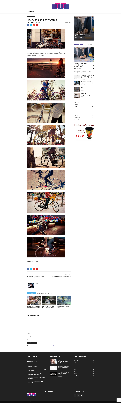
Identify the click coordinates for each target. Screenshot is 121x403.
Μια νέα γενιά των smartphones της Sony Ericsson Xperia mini (35, 277)
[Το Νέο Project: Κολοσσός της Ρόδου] (64, 300)
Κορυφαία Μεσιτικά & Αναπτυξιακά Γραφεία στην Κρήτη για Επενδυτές (84, 36)
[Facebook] (28, 1)
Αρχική (28, 14)
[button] (92, 11)
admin (76, 38)
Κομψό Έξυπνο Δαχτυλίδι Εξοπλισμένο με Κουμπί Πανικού (63, 361)
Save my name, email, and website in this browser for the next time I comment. (44, 339)
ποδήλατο (37, 261)
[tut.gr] (60, 6)
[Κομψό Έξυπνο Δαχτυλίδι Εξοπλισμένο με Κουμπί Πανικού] (53, 361)
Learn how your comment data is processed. (51, 345)
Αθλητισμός (33, 14)
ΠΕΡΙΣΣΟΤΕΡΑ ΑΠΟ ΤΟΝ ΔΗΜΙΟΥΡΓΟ (44, 293)
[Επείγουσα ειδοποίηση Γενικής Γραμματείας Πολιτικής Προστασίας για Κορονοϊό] (77, 77)
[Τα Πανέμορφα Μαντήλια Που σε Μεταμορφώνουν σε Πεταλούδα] (49, 300)
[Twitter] (32, 1)
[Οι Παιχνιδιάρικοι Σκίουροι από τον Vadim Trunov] (77, 89)
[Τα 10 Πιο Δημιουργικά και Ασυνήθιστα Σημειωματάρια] (77, 95)
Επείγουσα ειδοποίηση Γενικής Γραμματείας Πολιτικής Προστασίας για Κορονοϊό (87, 76)
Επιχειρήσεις (78, 32)
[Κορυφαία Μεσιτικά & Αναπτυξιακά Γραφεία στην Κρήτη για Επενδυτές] (84, 28)
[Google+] (30, 1)
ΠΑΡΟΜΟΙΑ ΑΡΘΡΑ (31, 293)
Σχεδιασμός (33, 16)
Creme (33, 261)
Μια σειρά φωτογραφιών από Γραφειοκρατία (61, 276)
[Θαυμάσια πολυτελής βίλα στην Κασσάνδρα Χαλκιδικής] (77, 83)
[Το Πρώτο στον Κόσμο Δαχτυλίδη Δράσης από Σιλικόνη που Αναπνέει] (34, 300)
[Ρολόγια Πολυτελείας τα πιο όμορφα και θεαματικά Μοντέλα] (53, 374)
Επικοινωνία (92, 0)
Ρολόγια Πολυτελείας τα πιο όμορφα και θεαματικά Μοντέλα (64, 373)
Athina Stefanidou (31, 22)
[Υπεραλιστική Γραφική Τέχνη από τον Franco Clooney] (53, 368)
